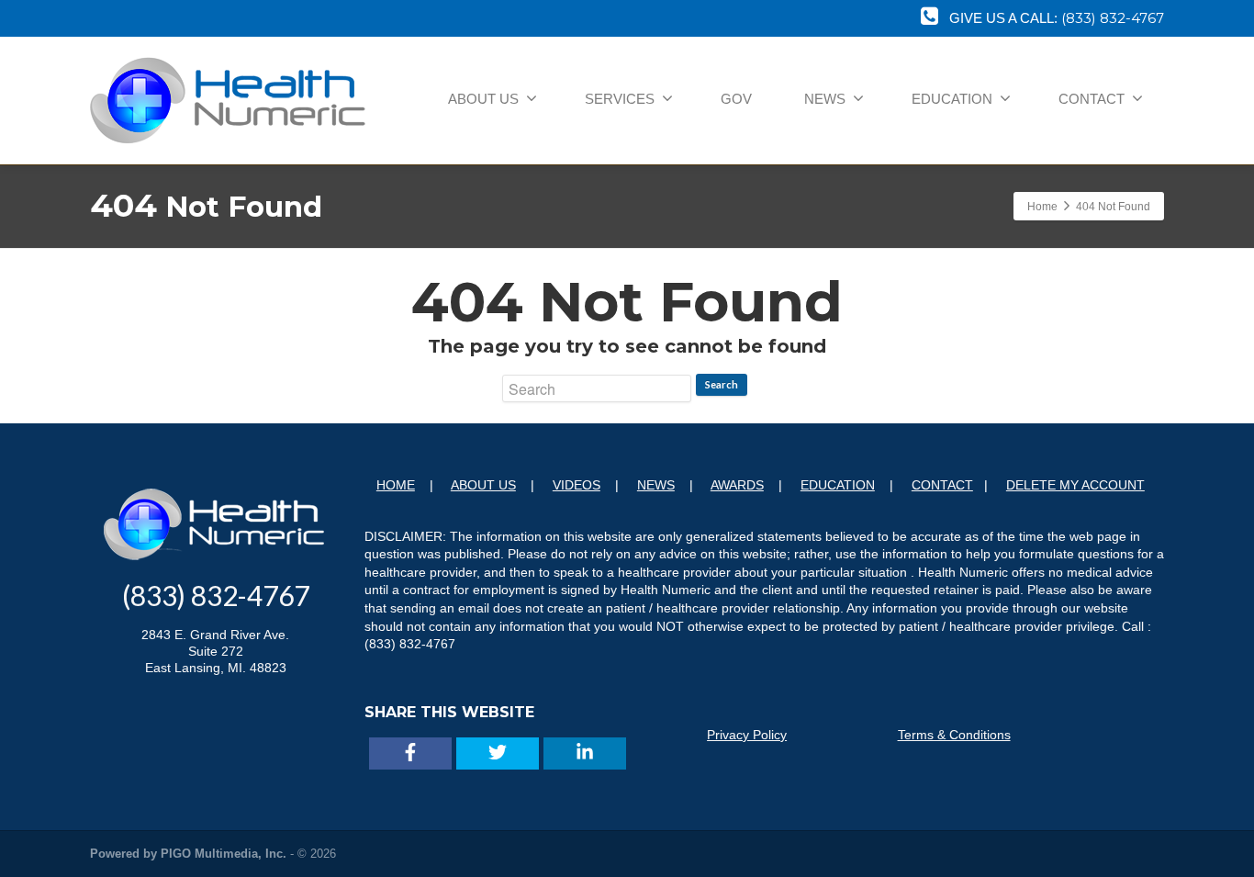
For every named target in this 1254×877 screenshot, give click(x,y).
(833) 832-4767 (1112, 18)
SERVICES (620, 99)
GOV (736, 99)
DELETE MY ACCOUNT (1075, 485)
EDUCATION (952, 99)
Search (721, 384)
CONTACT (1091, 99)
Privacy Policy (747, 734)
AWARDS (737, 485)
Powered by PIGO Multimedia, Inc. (188, 853)
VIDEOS (576, 485)
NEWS (824, 99)
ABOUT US (483, 99)
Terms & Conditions (954, 734)
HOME (395, 485)
